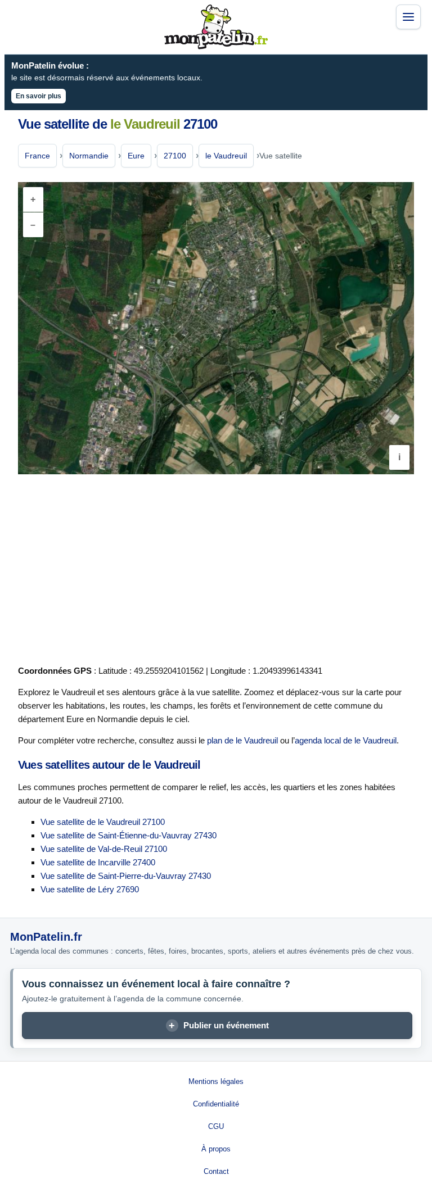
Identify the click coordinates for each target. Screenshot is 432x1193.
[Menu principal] (408, 16)
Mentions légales (216, 1081)
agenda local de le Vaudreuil (346, 740)
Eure (136, 155)
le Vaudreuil (226, 155)
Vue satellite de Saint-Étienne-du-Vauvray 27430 (128, 835)
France (37, 155)
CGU (216, 1126)
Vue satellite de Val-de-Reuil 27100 (103, 849)
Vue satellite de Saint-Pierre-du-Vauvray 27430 (125, 876)
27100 (175, 155)
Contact (216, 1171)
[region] (216, 328)
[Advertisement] (216, 567)
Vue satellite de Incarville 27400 (97, 862)
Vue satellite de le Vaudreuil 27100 (102, 822)
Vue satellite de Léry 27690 (89, 889)
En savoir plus (38, 96)
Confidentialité (216, 1104)
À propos (216, 1149)
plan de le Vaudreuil (242, 740)
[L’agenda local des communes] (216, 26)
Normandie (89, 155)
